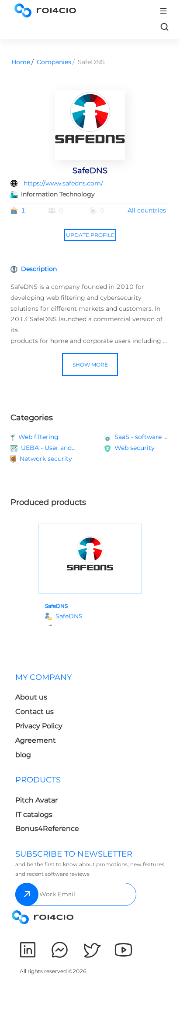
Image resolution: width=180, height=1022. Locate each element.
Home (20, 62)
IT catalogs (33, 814)
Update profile (90, 235)
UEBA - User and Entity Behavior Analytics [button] (86, 448)
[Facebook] (59, 950)
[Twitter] (91, 950)
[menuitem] (51, 718)
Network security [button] (46, 459)
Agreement (35, 740)
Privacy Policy (38, 726)
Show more (90, 364)
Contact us (34, 711)
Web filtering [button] (38, 437)
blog (23, 755)
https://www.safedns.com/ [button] (63, 183)
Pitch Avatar (36, 800)
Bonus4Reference (47, 828)
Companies (54, 62)
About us (31, 697)
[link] (164, 26)
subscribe (26, 894)
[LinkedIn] (28, 950)
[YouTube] (123, 950)
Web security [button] (134, 448)
